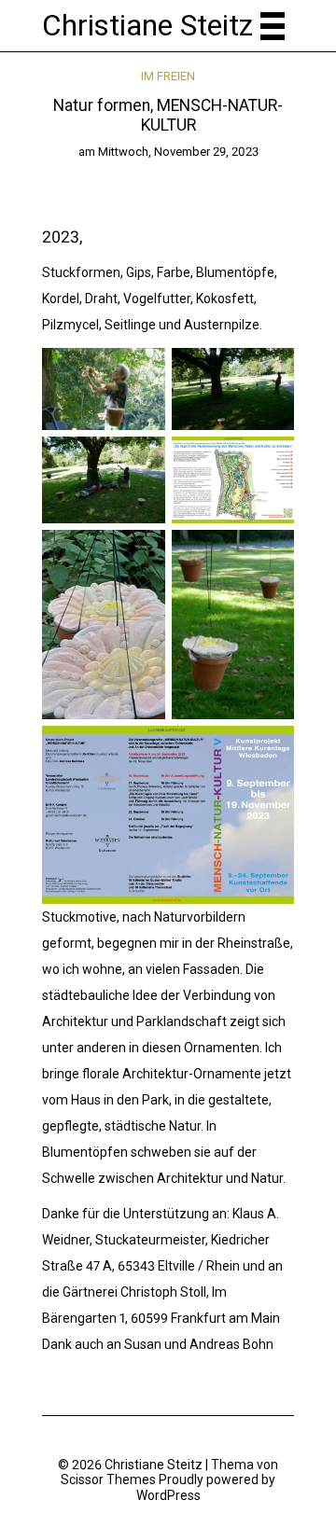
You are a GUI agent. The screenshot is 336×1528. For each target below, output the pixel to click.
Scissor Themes (108, 1479)
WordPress (168, 1495)
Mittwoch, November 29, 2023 (178, 152)
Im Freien (168, 76)
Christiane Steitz (147, 25)
